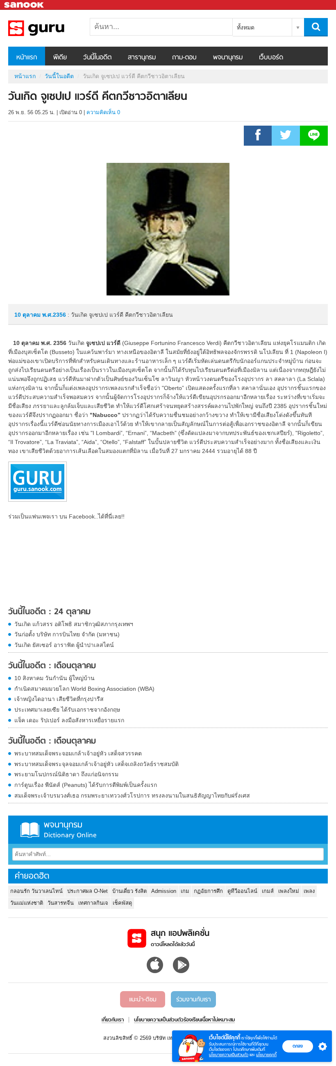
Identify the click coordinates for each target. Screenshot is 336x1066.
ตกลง (298, 1045)
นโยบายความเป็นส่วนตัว (228, 1054)
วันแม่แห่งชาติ (26, 903)
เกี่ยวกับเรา (113, 1020)
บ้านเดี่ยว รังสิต (129, 891)
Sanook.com (24, 5)
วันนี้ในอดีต (97, 57)
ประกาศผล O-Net (87, 891)
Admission (163, 891)
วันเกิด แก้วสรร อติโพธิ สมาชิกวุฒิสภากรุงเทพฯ (73, 624)
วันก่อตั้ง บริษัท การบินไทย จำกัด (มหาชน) (67, 634)
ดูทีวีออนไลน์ (242, 891)
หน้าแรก (26, 57)
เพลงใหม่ (288, 891)
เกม (185, 891)
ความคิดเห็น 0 (103, 112)
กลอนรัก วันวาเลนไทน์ (36, 891)
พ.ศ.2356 (54, 314)
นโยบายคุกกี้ (266, 1054)
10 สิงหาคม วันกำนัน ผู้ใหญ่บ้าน (54, 678)
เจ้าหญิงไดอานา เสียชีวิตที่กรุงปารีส (59, 699)
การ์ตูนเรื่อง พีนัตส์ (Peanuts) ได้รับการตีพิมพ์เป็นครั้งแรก (85, 785)
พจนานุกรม (228, 57)
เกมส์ (268, 891)
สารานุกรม (142, 57)
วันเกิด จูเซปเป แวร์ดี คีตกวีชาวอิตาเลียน (51, 28)
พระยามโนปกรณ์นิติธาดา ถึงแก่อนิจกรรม (66, 774)
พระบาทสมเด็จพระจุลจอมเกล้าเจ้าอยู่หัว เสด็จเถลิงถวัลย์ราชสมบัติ (96, 764)
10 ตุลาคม (28, 314)
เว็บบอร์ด (271, 57)
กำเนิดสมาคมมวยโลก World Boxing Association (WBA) (84, 688)
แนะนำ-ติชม (143, 1000)
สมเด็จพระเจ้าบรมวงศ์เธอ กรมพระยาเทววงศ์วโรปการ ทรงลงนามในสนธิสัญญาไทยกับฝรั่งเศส (132, 795)
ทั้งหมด (245, 27)
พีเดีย (60, 57)
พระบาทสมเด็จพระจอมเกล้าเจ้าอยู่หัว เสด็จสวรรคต (78, 753)
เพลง (309, 891)
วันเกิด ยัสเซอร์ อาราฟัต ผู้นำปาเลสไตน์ (64, 645)
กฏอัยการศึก (208, 891)
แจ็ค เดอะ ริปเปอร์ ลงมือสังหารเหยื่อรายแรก (69, 720)
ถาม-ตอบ (184, 57)
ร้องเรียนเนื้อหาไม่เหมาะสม (209, 1020)
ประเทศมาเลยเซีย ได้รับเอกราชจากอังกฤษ (67, 709)
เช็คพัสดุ (122, 903)
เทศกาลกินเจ (93, 903)
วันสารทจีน (61, 903)
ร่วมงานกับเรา (193, 1000)
